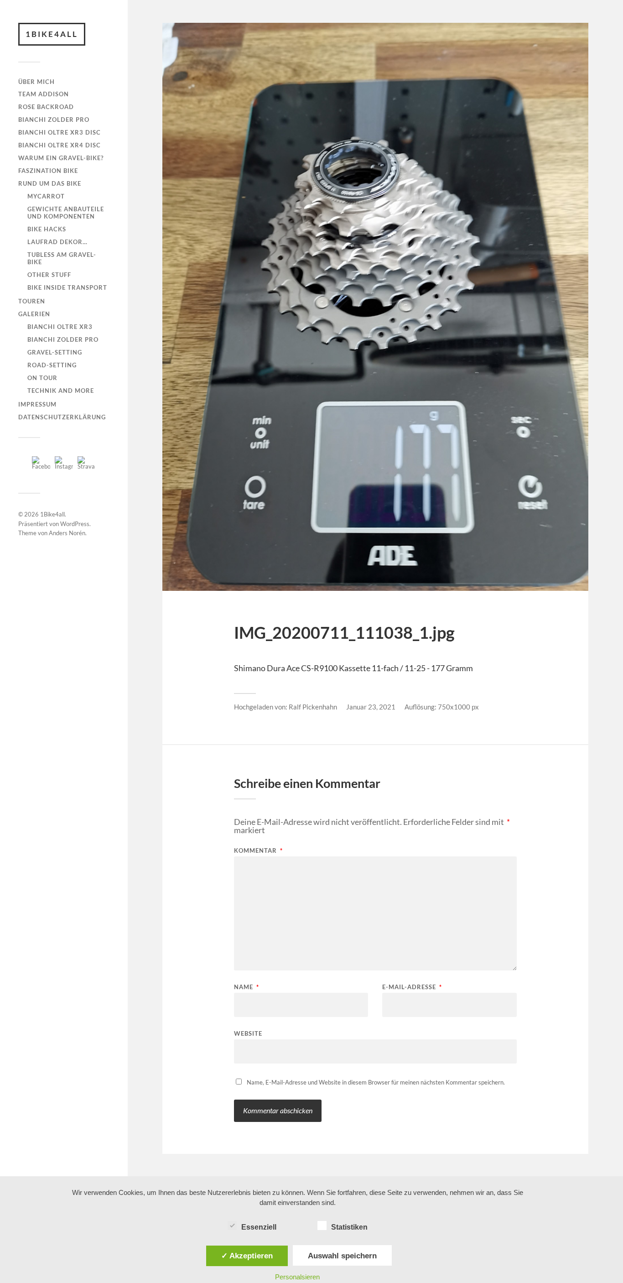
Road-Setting (52, 365)
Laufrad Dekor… (57, 241)
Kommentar (258, 851)
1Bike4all (52, 34)
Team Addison (43, 94)
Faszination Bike (48, 170)
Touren (31, 301)
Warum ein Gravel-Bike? (61, 158)
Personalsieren (297, 1277)
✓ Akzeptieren (247, 1256)
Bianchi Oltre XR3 (60, 326)
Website (248, 1033)
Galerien (34, 314)
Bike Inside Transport (67, 287)
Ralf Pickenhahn (313, 707)
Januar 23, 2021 (370, 707)
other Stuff (49, 274)
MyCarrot (46, 196)
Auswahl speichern (342, 1256)
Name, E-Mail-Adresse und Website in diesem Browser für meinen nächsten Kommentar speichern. (376, 1082)
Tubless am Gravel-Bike (61, 258)
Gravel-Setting (54, 352)
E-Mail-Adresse (412, 987)
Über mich (36, 81)
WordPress (74, 523)
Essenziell (258, 1227)
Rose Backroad (46, 106)
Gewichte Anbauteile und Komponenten (65, 212)
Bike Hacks (46, 229)
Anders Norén (67, 533)
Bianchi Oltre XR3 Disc (59, 132)
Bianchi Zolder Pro (53, 119)
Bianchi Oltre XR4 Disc (59, 145)
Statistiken (349, 1227)
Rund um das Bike (49, 183)
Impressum (37, 404)
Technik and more (60, 390)
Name (246, 987)
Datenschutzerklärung (62, 417)
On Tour (42, 377)
